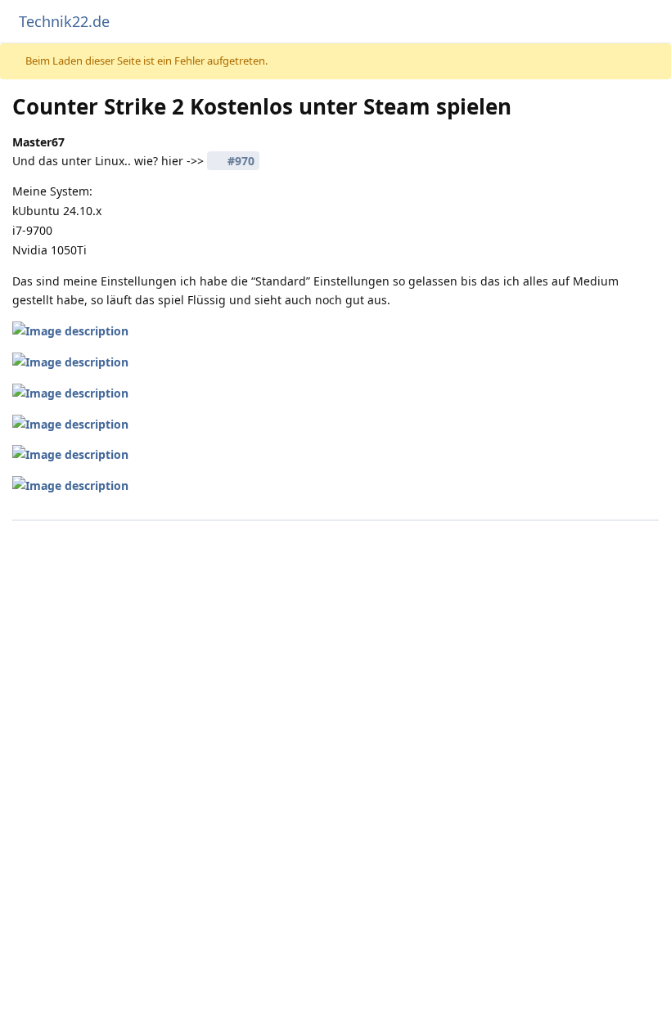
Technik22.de (64, 21)
